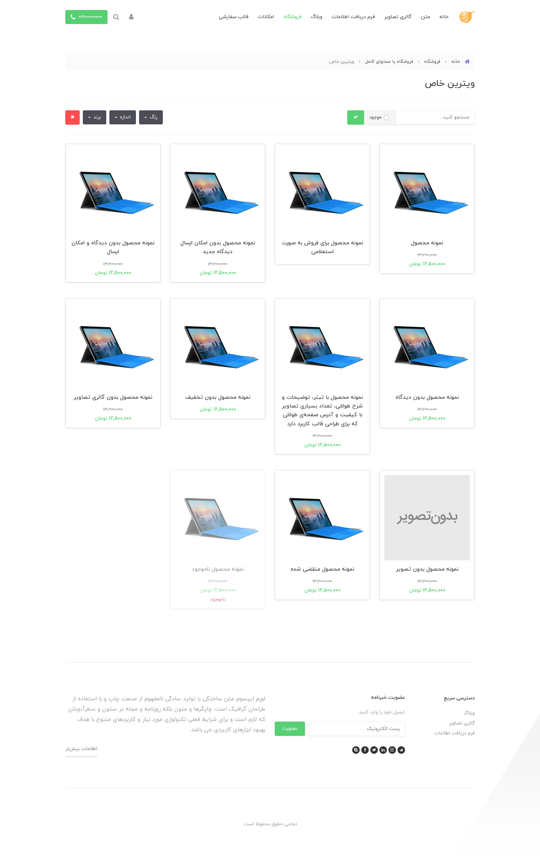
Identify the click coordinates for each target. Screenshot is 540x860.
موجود (375, 117)
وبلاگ (316, 16)
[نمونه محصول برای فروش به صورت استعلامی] (322, 191)
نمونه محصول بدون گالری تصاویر (113, 397)
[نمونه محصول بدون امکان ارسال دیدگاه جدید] (217, 191)
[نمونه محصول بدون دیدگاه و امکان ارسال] (113, 191)
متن (425, 16)
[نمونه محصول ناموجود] (217, 517)
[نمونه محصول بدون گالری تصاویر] (113, 345)
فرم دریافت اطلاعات (353, 16)
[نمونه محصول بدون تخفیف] (217, 345)
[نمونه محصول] (427, 191)
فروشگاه (293, 16)
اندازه (124, 117)
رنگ (153, 117)
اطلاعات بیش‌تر (81, 748)
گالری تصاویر (398, 16)
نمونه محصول (427, 243)
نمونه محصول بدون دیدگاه (427, 397)
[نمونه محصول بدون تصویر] (427, 517)
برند (96, 117)
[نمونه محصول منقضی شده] (322, 517)
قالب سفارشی (233, 16)
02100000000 (89, 16)
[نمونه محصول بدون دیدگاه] (427, 345)
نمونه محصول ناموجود (218, 569)
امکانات (266, 16)
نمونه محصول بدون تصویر (427, 569)
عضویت (290, 728)
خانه (443, 16)
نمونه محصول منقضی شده (322, 569)
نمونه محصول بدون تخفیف (217, 397)
